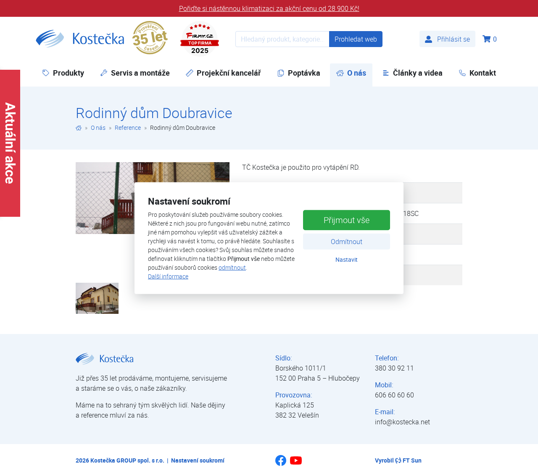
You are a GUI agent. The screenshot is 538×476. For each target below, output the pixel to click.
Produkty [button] (68, 73)
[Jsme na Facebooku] (280, 463)
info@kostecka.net (402, 421)
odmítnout (232, 267)
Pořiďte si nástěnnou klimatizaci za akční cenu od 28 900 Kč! (269, 8)
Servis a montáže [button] (140, 73)
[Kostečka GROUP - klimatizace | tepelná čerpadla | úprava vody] (79, 127)
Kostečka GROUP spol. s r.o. (127, 460)
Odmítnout (346, 241)
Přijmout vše (346, 220)
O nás (98, 127)
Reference (128, 127)
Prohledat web (356, 39)
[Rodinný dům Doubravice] (97, 297)
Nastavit (346, 259)
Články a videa (418, 73)
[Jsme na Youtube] (296, 464)
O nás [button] (359, 73)
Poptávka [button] (304, 73)
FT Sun (412, 460)
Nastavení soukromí (197, 460)
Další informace (168, 276)
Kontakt (482, 73)
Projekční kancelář (229, 73)
